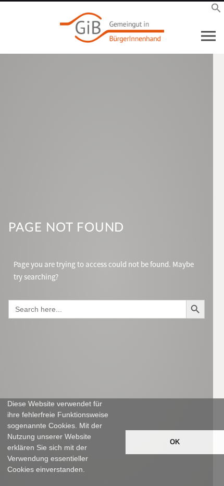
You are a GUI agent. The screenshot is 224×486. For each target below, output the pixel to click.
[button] (8, 481)
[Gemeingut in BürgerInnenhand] (112, 27)
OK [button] (175, 442)
